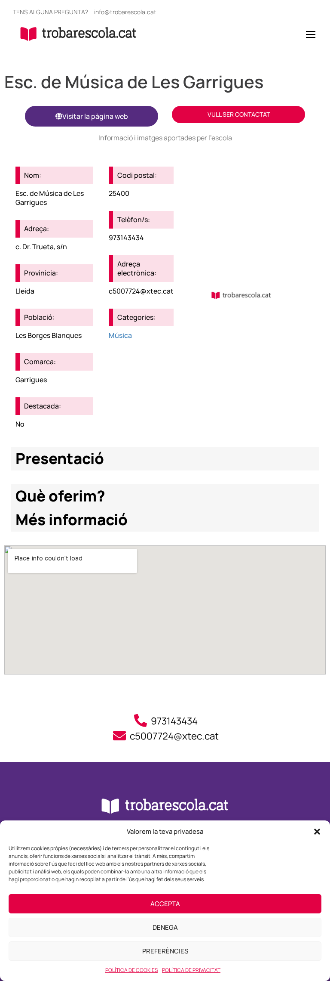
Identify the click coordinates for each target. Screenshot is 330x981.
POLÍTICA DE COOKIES (131, 970)
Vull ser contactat (239, 114)
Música (120, 335)
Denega (165, 927)
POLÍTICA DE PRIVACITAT (191, 970)
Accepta (165, 903)
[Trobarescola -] (78, 33)
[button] (317, 831)
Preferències (165, 951)
